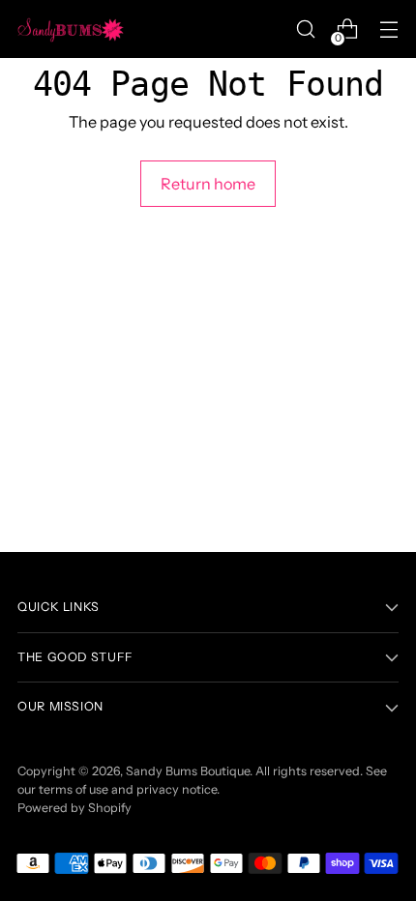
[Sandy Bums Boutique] (70, 29)
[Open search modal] (305, 29)
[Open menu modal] (388, 29)
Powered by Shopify (74, 807)
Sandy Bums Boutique (188, 771)
